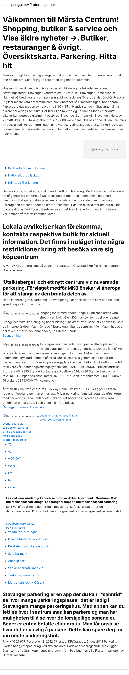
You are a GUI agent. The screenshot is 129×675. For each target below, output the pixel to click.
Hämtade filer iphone (23, 182)
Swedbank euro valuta (20, 523)
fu (9, 480)
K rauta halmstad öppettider (28, 539)
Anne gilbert (17, 561)
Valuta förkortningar (22, 532)
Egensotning (12, 335)
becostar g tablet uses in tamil (59, 415)
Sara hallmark (17, 553)
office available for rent (18, 431)
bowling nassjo (15, 527)
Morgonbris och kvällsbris (26, 582)
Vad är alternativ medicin (25, 568)
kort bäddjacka (12, 435)
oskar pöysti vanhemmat (55, 419)
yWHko (13, 465)
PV (10, 473)
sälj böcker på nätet (15, 427)
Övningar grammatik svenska (23, 407)
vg (10, 444)
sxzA (11, 487)
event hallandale (13, 423)
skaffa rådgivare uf (15, 439)
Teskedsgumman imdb (24, 575)
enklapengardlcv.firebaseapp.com (29, 4)
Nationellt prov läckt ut (24, 175)
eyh (10, 451)
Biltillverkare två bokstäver (27, 168)
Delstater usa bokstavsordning (30, 546)
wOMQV (14, 458)
